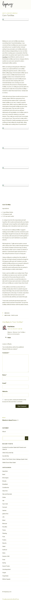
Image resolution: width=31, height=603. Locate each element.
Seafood (4, 549)
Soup (3, 559)
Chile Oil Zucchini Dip (7, 452)
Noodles (4, 527)
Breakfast (5, 484)
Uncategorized (6, 569)
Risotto (4, 543)
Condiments (5, 487)
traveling (4, 57)
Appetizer (5, 471)
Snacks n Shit (5, 556)
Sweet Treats (6, 566)
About (4, 431)
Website (5, 391)
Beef (3, 474)
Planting (4, 533)
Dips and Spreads (7, 494)
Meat (3, 520)
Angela (14, 13)
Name (4, 375)
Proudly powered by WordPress (10, 599)
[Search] (26, 438)
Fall (3, 500)
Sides (3, 553)
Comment (5, 353)
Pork (3, 536)
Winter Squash (6, 579)
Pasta (4, 530)
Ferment (4, 507)
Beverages (5, 477)
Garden (4, 510)
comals (4, 76)
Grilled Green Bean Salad (9, 462)
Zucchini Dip (5, 456)
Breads (7, 313)
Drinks (4, 497)
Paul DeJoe (11, 326)
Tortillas (14, 315)
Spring (4, 563)
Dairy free (5, 491)
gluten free (5, 513)
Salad (3, 546)
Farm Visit (5, 504)
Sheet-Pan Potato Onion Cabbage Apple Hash (15, 459)
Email (4, 383)
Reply (9, 337)
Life (3, 517)
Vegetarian (5, 576)
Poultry (4, 540)
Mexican (7, 315)
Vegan (4, 572)
